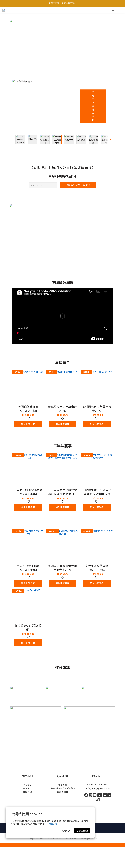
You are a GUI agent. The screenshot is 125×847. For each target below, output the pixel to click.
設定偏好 (67, 831)
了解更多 (53, 824)
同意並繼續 (82, 831)
